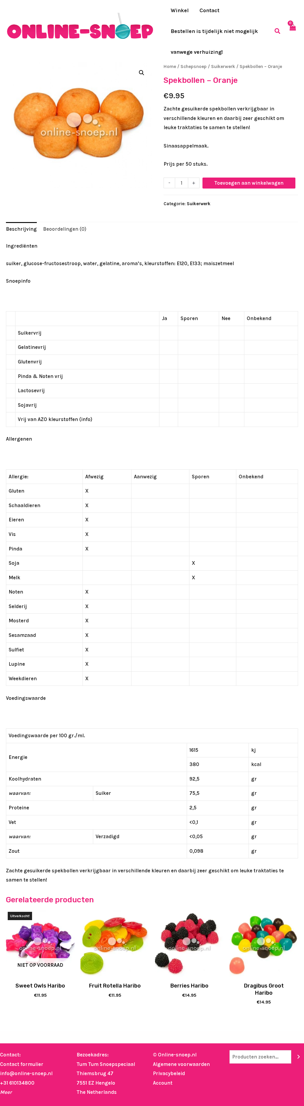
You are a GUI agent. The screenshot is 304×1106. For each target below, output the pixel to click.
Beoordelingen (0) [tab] (64, 229)
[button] (278, 31)
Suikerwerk (223, 66)
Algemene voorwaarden (181, 1064)
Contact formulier (21, 1064)
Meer (6, 1092)
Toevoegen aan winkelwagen (249, 183)
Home (170, 66)
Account (162, 1083)
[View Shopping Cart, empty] (292, 31)
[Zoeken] (298, 1057)
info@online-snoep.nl (26, 1073)
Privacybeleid (169, 1073)
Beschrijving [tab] (21, 229)
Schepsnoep (193, 66)
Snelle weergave (40, 973)
